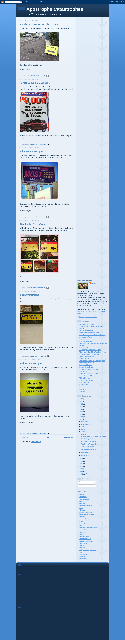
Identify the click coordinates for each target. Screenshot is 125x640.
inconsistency (84, 519)
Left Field (82, 389)
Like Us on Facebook (86, 324)
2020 (81, 409)
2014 (81, 458)
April (83, 431)
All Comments (85, 486)
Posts (82, 482)
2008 (81, 474)
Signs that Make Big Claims (89, 373)
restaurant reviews (86, 541)
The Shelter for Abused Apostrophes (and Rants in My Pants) (92, 361)
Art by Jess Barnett (86, 380)
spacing (82, 545)
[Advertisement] (92, 55)
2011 (81, 466)
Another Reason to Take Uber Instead (39, 24)
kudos (81, 525)
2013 (81, 461)
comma (82, 503)
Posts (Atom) (36, 442)
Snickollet (82, 391)
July (83, 426)
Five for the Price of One (32, 224)
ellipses (82, 510)
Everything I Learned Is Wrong (89, 332)
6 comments (42, 144)
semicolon (83, 543)
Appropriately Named (86, 367)
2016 (81, 417)
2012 (81, 464)
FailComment (84, 382)
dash (81, 508)
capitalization (84, 499)
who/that (82, 556)
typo (81, 552)
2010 (81, 469)
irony (81, 521)
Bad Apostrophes (85, 341)
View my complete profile (88, 317)
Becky (93, 283)
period (81, 534)
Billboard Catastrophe (31, 151)
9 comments (41, 75)
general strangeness (86, 514)
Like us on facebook (84, 311)
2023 (81, 404)
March (83, 434)
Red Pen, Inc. (84, 347)
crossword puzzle (85, 505)
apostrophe (83, 497)
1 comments (41, 287)
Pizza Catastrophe (29, 295)
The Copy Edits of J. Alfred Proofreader (93, 352)
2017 (81, 414)
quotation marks (85, 539)
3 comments (41, 217)
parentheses (83, 532)
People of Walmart (85, 365)
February (84, 452)
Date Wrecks (84, 387)
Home (47, 437)
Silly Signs (83, 371)
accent (81, 494)
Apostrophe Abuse (86, 337)
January (84, 455)
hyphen (82, 516)
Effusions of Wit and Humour (89, 354)
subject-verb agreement (87, 550)
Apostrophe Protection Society (90, 350)
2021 (81, 406)
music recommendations (88, 527)
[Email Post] (47, 75)
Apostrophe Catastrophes (54, 9)
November (85, 424)
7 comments (42, 433)
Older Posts (68, 437)
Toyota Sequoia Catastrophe (35, 83)
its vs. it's (82, 523)
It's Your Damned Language (89, 369)
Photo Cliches (84, 358)
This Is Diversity (85, 378)
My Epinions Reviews (86, 330)
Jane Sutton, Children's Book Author (92, 335)
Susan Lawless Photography (89, 376)
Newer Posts (25, 437)
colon (81, 501)
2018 (81, 412)
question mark (84, 536)
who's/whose (83, 554)
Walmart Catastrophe (31, 363)
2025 (81, 399)
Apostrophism (84, 339)
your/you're (83, 558)
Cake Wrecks (84, 384)
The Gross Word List (86, 356)
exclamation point (85, 512)
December (85, 421)
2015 (81, 419)
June (83, 429)
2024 (81, 401)
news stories (83, 530)
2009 (81, 471)
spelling (82, 547)
